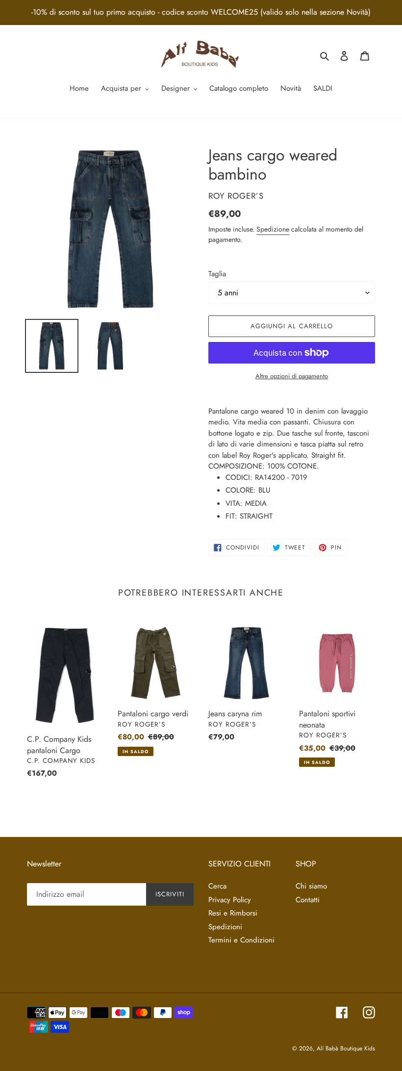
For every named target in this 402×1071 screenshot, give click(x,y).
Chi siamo (311, 886)
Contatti (308, 899)
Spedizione (272, 229)
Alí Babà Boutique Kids (346, 1048)
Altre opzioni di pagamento (291, 376)
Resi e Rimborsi (232, 913)
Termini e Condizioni (241, 940)
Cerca (217, 886)
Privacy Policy (229, 899)
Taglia (217, 273)
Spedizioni (225, 926)
